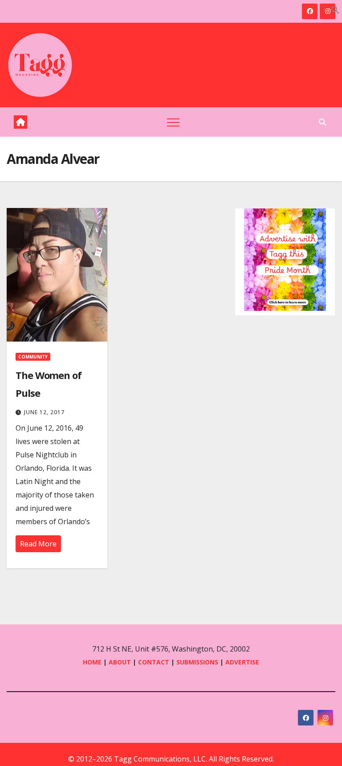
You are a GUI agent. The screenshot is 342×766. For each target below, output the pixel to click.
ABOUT (120, 662)
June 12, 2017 (44, 412)
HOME (92, 662)
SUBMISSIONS (197, 662)
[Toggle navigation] (173, 122)
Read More (38, 544)
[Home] (20, 122)
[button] (335, 9)
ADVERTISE (242, 662)
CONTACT (154, 662)
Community (33, 357)
